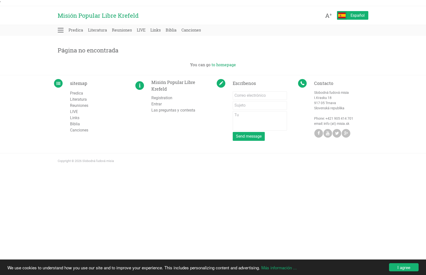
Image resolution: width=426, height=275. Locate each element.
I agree (403, 267)
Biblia (171, 29)
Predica (76, 29)
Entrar (156, 104)
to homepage (224, 64)
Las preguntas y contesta (173, 110)
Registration (161, 98)
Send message (249, 136)
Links (155, 29)
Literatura (97, 29)
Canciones (191, 29)
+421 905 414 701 (339, 118)
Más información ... (279, 267)
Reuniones (122, 29)
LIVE (141, 29)
